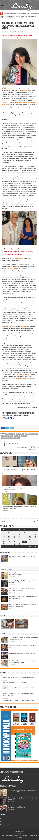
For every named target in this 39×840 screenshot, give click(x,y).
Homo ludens (24, 326)
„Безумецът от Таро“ (8, 102)
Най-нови (4, 569)
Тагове (10, 569)
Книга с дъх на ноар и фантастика (11, 443)
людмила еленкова (31, 433)
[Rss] (19, 833)
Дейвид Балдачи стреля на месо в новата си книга (23, 645)
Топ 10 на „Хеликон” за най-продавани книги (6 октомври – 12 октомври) (22, 791)
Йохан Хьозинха (8, 326)
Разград (17, 435)
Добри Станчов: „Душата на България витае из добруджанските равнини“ (22, 806)
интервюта (20, 433)
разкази (24, 435)
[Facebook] (20, 833)
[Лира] (21, 4)
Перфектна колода (7, 435)
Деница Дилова (22, 90)
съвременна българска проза (10, 437)
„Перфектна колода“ (8, 88)
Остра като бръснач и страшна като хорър (25, 448)
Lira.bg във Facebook (6, 824)
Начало (2, 16)
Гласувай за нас (19, 831)
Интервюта (22, 31)
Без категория (10, 16)
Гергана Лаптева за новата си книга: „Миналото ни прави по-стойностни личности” (18, 470)
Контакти (2, 822)
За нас (2, 819)
